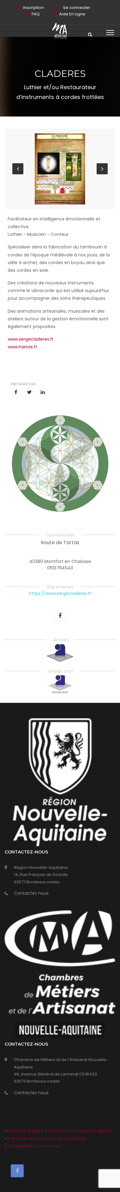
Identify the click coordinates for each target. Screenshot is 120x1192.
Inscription (33, 7)
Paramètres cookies (31, 1138)
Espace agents (96, 1131)
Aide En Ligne (72, 14)
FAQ (36, 14)
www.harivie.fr (22, 347)
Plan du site (62, 1131)
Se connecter (76, 7)
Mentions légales (25, 1131)
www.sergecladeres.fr (31, 339)
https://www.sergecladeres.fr (60, 593)
